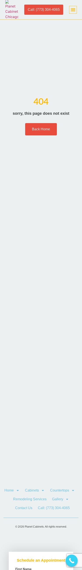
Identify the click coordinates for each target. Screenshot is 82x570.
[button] (73, 10)
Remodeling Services (30, 499)
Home (9, 490)
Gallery (57, 499)
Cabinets (32, 490)
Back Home (41, 129)
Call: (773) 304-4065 (54, 508)
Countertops (59, 490)
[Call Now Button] (72, 561)
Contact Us (23, 508)
